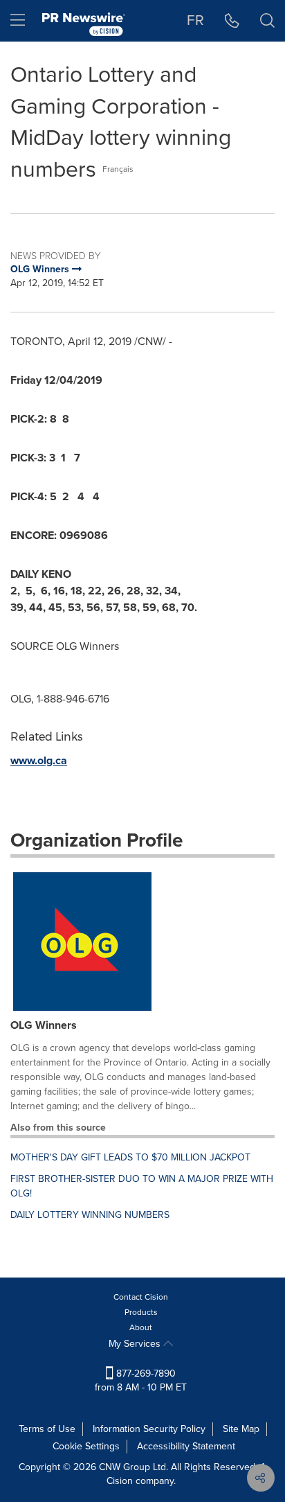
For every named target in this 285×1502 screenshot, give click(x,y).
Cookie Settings (86, 1446)
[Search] (267, 21)
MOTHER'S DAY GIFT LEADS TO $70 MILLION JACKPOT (130, 1157)
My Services (136, 1343)
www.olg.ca (38, 760)
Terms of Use (47, 1429)
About (140, 1327)
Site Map (241, 1429)
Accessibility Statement (186, 1446)
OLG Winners (43, 1025)
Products (141, 1312)
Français (118, 169)
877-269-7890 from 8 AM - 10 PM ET (141, 1380)
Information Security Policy (149, 1429)
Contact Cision (140, 1297)
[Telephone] (232, 21)
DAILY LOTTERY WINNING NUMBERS (89, 1215)
